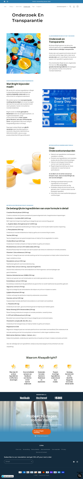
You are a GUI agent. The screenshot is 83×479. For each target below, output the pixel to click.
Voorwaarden (56, 449)
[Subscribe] (31, 462)
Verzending (26, 449)
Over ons (18, 449)
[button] (12, 6)
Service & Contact (41, 452)
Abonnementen (45, 449)
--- (38, 475)
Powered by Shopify (44, 475)
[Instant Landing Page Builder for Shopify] (8, 476)
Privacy (63, 449)
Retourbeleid (35, 449)
